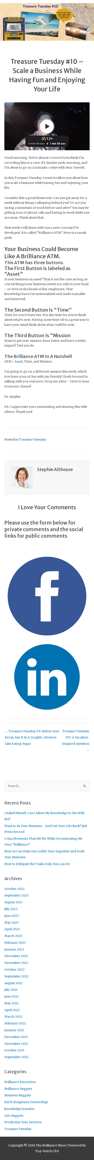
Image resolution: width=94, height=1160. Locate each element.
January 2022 (14, 1030)
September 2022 (16, 976)
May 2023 (11, 923)
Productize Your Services (23, 1122)
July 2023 (10, 909)
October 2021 (14, 1050)
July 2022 (10, 990)
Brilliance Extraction (20, 1082)
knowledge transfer (19, 1109)
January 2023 (14, 949)
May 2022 (11, 1003)
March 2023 (13, 936)
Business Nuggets (17, 1095)
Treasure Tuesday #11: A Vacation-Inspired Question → (75, 732)
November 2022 (16, 963)
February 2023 (15, 943)
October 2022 (14, 970)
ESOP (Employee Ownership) (26, 1102)
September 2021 (16, 1057)
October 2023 (14, 889)
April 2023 (12, 929)
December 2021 (16, 1037)
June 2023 (11, 916)
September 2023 (16, 895)
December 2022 (16, 956)
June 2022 (11, 996)
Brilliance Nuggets (18, 1089)
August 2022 (13, 983)
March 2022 (13, 1017)
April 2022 (12, 1010)
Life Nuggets (13, 1116)
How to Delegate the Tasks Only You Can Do (37, 864)
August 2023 (13, 902)
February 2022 (15, 1023)
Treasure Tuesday (32, 439)
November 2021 (16, 1044)
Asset (19, 361)
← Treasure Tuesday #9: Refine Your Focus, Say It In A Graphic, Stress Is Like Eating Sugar (32, 732)
